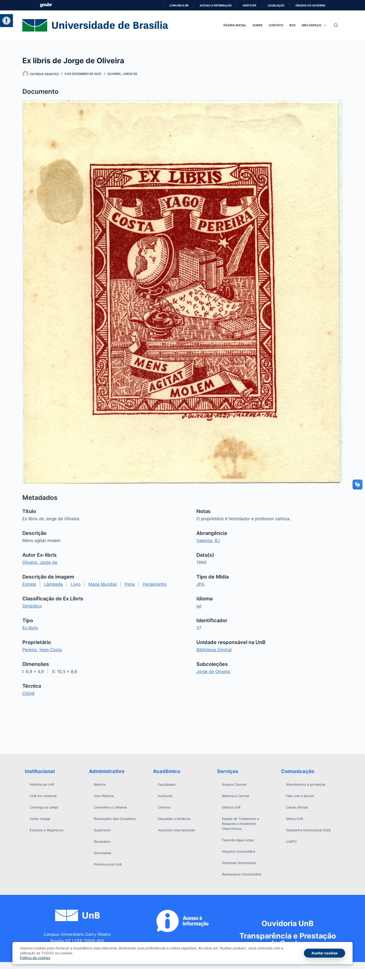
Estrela (29, 584)
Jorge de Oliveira (213, 671)
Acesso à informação (216, 5)
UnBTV (291, 841)
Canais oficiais (297, 807)
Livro (75, 584)
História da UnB (42, 784)
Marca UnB (294, 819)
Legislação (276, 5)
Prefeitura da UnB (107, 864)
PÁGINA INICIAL (234, 25)
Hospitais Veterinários (239, 863)
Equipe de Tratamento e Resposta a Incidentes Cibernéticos (240, 824)
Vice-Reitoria (104, 796)
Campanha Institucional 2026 (308, 830)
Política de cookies (35, 958)
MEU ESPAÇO (311, 25)
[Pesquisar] (336, 25)
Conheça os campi (44, 807)
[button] (6, 20)
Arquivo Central (234, 784)
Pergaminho (155, 584)
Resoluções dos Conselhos (115, 819)
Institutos (165, 796)
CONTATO (276, 25)
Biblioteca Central (214, 649)
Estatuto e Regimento (47, 830)
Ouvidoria (287, 923)
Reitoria (100, 784)
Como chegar (40, 819)
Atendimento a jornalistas (306, 784)
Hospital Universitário (238, 851)
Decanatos (102, 841)
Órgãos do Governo (310, 5)
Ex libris (30, 627)
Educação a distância (174, 819)
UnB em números (43, 796)
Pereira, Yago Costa (42, 649)
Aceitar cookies (324, 953)
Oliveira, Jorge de (122, 74)
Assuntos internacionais (176, 830)
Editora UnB (231, 807)
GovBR (46, 5)
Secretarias (102, 853)
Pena (130, 584)
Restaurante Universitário (241, 874)
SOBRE (257, 25)
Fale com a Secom (300, 796)
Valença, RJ (208, 540)
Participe (249, 5)
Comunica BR (178, 5)
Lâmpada (53, 584)
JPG (200, 584)
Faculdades (167, 784)
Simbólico (32, 606)
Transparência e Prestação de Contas (287, 939)
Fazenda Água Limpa (238, 840)
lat (198, 606)
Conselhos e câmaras (110, 807)
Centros (164, 807)
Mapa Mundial (102, 584)
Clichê (28, 693)
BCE (292, 25)
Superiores (102, 830)
